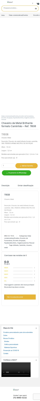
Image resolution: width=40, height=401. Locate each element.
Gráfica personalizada (11, 344)
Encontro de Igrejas (6, 117)
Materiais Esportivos (10, 347)
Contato (5, 353)
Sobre (5, 335)
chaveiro (29, 245)
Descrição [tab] (5, 186)
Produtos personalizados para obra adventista (18, 332)
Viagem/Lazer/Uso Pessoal (25, 243)
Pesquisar (35, 8)
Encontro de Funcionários (26, 116)
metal (6, 247)
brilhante (16, 245)
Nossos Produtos (8, 338)
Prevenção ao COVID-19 (11, 350)
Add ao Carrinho (27, 166)
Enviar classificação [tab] (25, 186)
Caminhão (22, 245)
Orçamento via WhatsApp (17, 173)
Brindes (6, 341)
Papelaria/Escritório (18, 117)
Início (3, 15)
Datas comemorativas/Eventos (18, 15)
